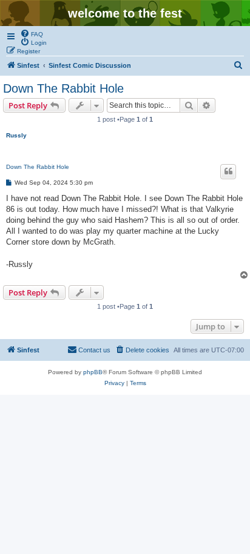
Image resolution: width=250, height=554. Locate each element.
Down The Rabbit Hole (63, 88)
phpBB (93, 372)
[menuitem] (31, 33)
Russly (16, 135)
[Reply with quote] (228, 171)
